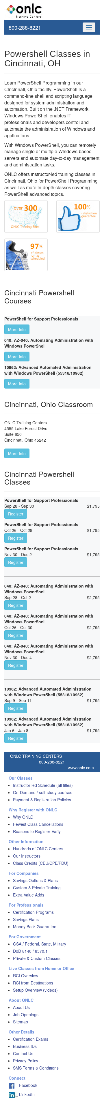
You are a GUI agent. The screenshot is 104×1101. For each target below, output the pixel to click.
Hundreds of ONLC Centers (38, 848)
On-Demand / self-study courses (42, 792)
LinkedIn (26, 1094)
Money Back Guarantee (34, 926)
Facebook (25, 1085)
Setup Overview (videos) (35, 990)
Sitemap (20, 1022)
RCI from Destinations (33, 983)
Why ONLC (23, 817)
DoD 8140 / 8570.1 (30, 951)
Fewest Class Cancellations (38, 824)
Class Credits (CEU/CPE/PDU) (40, 863)
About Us (21, 1007)
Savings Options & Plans (35, 880)
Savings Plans (26, 919)
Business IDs (25, 1046)
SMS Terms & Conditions (36, 1068)
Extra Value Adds (28, 895)
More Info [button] (17, 329)
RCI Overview (25, 975)
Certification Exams (30, 1039)
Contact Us (23, 1053)
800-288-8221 (25, 27)
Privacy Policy (25, 1061)
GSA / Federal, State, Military (39, 944)
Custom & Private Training (37, 887)
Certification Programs (33, 912)
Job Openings (25, 1014)
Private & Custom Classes (36, 958)
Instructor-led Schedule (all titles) (43, 785)
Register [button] (15, 514)
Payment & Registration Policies (42, 799)
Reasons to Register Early (37, 831)
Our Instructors (26, 856)
